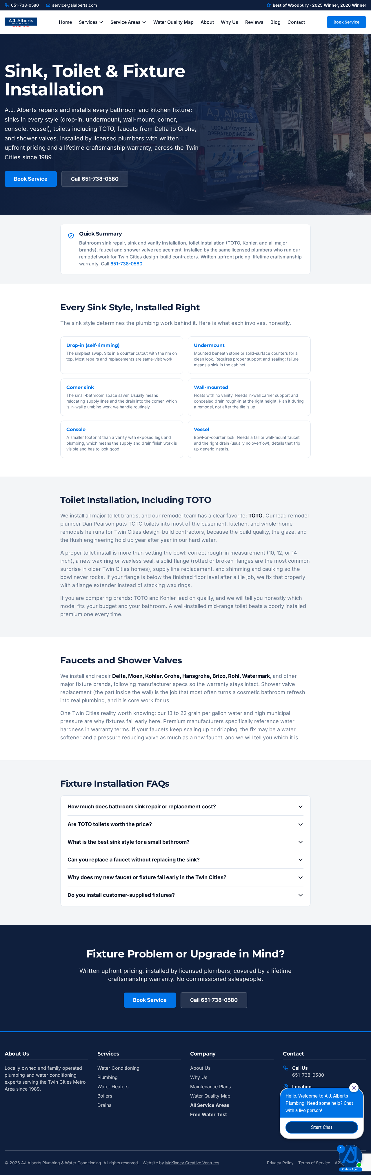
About (207, 22)
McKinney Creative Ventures (192, 1162)
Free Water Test (208, 1114)
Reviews (254, 22)
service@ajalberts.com (74, 5)
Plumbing (107, 1077)
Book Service (346, 21)
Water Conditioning (118, 1068)
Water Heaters (112, 1086)
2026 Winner (353, 5)
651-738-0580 (25, 5)
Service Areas (125, 22)
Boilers (104, 1096)
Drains (104, 1105)
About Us (200, 1068)
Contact (296, 22)
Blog (275, 22)
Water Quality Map (173, 22)
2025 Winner (325, 5)
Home (65, 22)
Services (88, 22)
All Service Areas (209, 1105)
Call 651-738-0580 (95, 179)
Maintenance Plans (210, 1086)
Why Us (229, 22)
